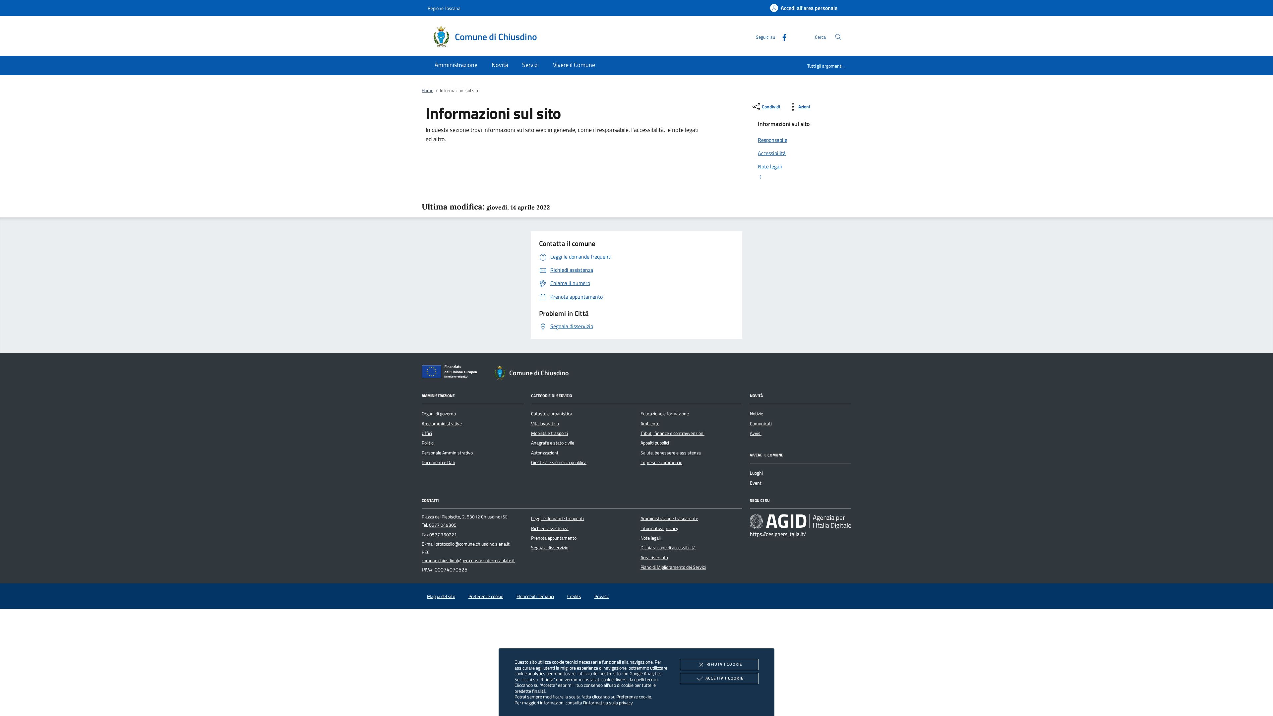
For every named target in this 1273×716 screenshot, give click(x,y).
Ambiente (649, 423)
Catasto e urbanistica (551, 413)
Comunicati (761, 423)
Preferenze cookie (633, 696)
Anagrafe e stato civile (552, 443)
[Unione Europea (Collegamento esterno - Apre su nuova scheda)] (451, 373)
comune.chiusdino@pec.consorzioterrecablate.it (468, 560)
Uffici (427, 433)
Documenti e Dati (438, 462)
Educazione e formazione (664, 413)
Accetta (724, 678)
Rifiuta (724, 664)
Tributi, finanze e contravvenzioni (672, 433)
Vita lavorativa (545, 423)
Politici (428, 443)
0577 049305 (442, 525)
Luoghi (756, 473)
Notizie (756, 413)
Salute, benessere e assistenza (670, 452)
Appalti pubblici (654, 443)
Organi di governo (439, 413)
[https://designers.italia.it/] (800, 521)
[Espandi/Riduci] (800, 177)
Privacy (601, 596)
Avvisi (755, 433)
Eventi (756, 483)
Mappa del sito (441, 596)
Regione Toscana (444, 8)
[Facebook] (781, 36)
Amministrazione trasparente (669, 518)
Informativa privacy (659, 528)
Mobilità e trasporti (549, 433)
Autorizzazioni (544, 452)
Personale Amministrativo (447, 452)
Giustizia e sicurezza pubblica (558, 462)
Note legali (650, 538)
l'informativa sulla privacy (608, 702)
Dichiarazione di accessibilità (668, 547)
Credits (574, 596)
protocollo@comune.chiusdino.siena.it (473, 544)
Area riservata (654, 557)
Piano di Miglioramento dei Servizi (673, 567)
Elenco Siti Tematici (535, 596)
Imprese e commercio (661, 462)
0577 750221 (443, 534)
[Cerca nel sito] (838, 37)
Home (427, 90)
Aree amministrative (442, 423)
